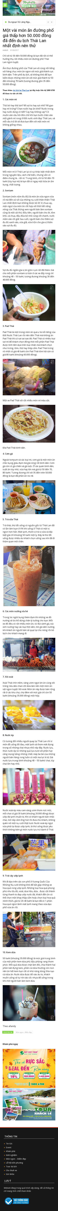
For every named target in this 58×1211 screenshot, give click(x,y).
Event (8, 1147)
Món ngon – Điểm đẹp (16, 1158)
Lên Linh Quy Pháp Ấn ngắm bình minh (26, 22)
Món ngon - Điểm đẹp (24, 1032)
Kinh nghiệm (11, 1155)
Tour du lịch (11, 1166)
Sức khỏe (10, 1174)
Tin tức (9, 1143)
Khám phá (10, 1151)
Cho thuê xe (11, 1170)
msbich (5, 50)
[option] (30, 22)
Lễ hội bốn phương (14, 1162)
